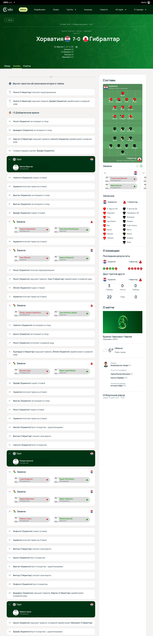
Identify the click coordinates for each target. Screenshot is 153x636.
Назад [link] (10, 20)
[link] (23, 9)
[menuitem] (24, 9)
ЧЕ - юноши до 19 (8, 9)
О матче (27, 66)
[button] (71, 9)
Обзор (7, 66)
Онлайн (16, 66)
